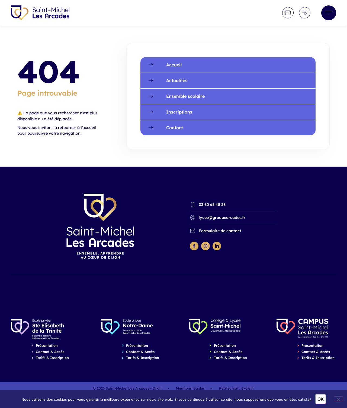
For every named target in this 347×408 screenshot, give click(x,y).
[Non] (338, 398)
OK (320, 399)
